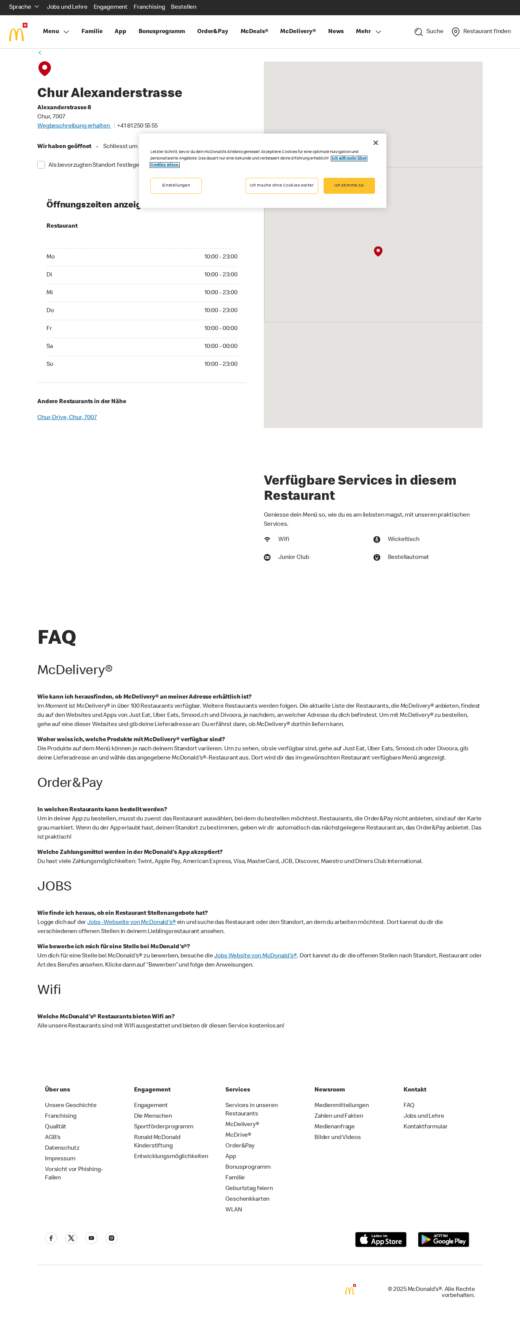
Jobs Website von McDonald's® (255, 956)
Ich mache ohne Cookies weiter (282, 185)
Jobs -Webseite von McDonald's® (131, 923)
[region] (262, 171)
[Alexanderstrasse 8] (378, 251)
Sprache (20, 8)
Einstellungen (176, 185)
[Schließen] (375, 142)
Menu (51, 32)
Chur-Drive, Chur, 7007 (67, 418)
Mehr (363, 32)
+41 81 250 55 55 (137, 126)
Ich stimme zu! (349, 185)
